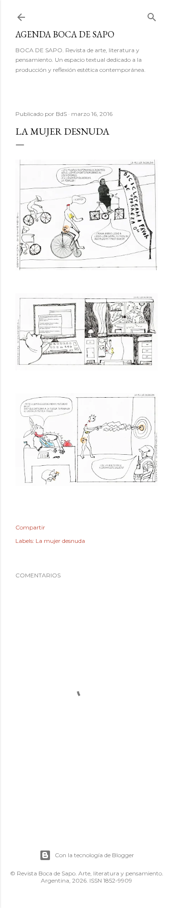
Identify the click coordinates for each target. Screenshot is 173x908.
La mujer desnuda (60, 540)
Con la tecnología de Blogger (94, 855)
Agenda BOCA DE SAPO (64, 34)
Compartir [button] (30, 527)
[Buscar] (152, 15)
